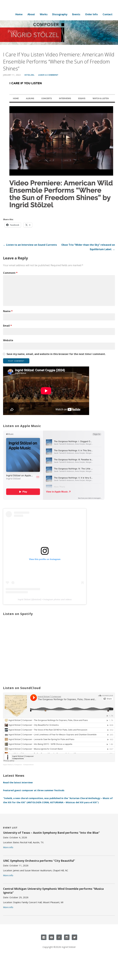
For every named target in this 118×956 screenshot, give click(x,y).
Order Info (91, 14)
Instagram (66, 937)
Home (19, 14)
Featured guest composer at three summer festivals (33, 790)
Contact (107, 14)
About (31, 14)
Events (76, 14)
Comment (10, 273)
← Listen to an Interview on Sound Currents (30, 244)
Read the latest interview (18, 782)
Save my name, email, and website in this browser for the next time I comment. (56, 354)
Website (8, 340)
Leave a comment (48, 75)
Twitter (74, 937)
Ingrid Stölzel (24, 599)
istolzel (29, 75)
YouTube (51, 937)
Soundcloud (59, 937)
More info (8, 847)
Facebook (43, 937)
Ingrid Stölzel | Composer (12, 764)
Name (8, 311)
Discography (59, 14)
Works (43, 14)
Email (7, 325)
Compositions (28, 764)
